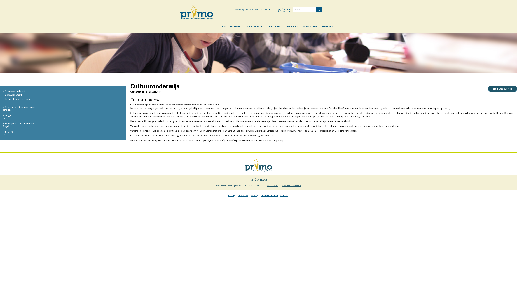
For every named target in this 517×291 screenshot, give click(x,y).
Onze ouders (291, 26)
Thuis (223, 26)
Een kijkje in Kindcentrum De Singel (18, 125)
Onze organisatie (253, 26)
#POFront (8, 133)
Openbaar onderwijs (15, 91)
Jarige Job (7, 116)
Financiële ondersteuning (18, 99)
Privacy (231, 195)
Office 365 (243, 195)
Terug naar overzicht (502, 88)
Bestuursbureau (13, 94)
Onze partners (309, 26)
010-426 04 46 (272, 185)
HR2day (254, 195)
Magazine (235, 26)
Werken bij (327, 26)
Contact (284, 195)
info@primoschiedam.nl (291, 185)
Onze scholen (273, 26)
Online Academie (269, 195)
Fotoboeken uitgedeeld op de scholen (19, 108)
